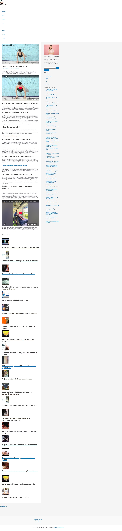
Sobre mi (3, 34)
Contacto (3, 38)
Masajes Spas (48, 79)
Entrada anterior (3, 505)
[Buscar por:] (51, 67)
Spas (46, 81)
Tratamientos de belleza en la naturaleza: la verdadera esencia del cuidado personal (52, 213)
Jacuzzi (3, 15)
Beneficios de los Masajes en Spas (51, 208)
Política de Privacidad (38, 519)
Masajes (3, 19)
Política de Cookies (38, 521)
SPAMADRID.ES (4, 4)
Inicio (3, 7)
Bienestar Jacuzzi (6, 68)
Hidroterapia (4, 11)
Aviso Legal (37, 520)
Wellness (3, 30)
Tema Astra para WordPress (59, 527)
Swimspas (3, 26)
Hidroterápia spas (49, 76)
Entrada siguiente (3, 506)
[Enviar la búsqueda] (57, 68)
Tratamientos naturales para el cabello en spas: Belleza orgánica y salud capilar (52, 162)
